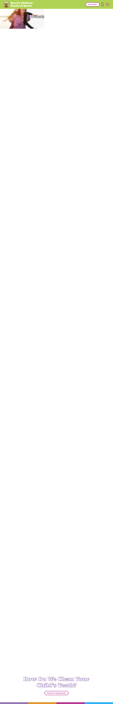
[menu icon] (107, 4)
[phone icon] (102, 4)
